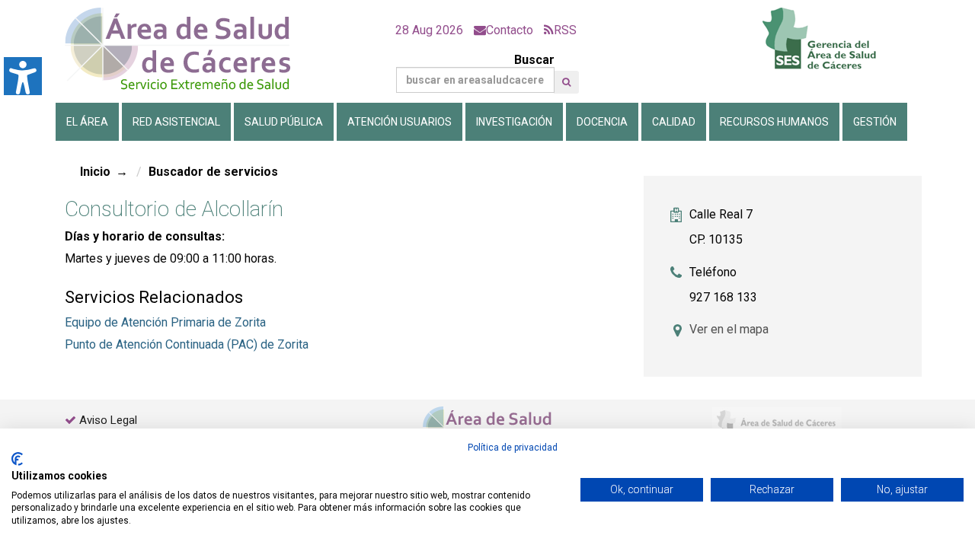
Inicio (95, 171)
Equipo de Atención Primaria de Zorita (165, 322)
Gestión (875, 122)
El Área (87, 122)
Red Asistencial (176, 122)
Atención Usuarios (399, 122)
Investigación (514, 122)
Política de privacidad (513, 447)
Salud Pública (284, 122)
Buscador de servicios (213, 171)
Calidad (673, 122)
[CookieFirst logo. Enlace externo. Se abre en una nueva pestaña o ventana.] (17, 459)
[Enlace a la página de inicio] (190, 49)
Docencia (602, 122)
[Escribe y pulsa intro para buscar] (566, 82)
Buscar (534, 60)
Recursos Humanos (774, 122)
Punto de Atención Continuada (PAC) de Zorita (186, 344)
